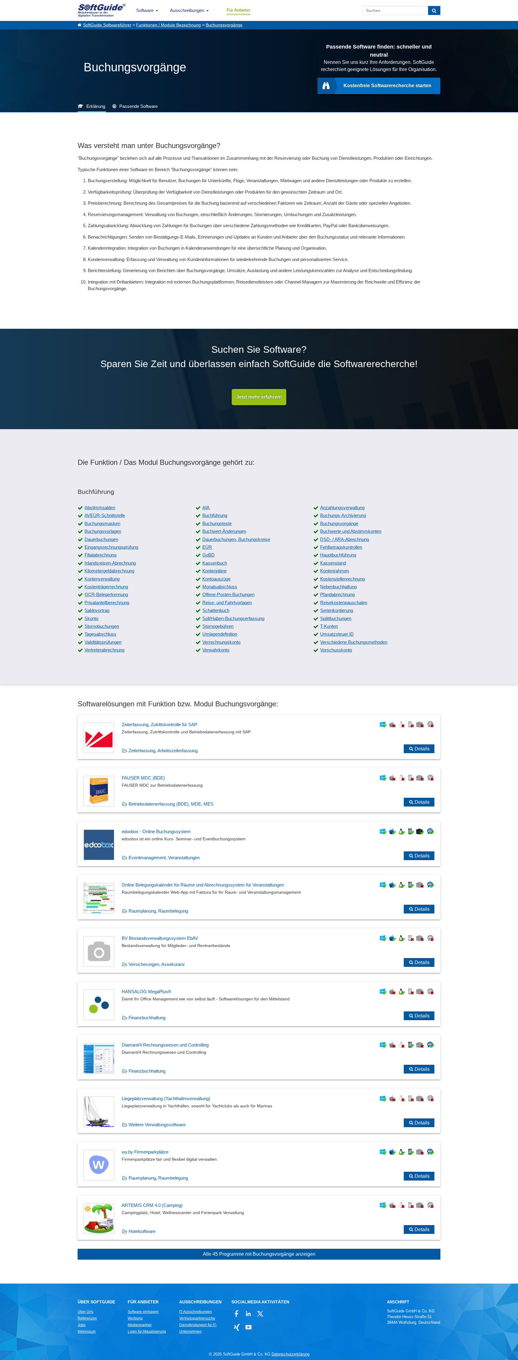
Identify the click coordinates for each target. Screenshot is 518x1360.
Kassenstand (333, 563)
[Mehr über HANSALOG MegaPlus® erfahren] (259, 1004)
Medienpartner (140, 1325)
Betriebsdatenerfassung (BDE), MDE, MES (171, 803)
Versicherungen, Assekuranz (157, 964)
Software (144, 10)
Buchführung (214, 515)
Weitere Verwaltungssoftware (157, 1124)
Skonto (91, 618)
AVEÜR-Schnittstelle (105, 515)
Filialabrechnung (100, 554)
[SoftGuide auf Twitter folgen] (260, 1313)
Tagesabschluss (100, 634)
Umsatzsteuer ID (337, 634)
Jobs (81, 1325)
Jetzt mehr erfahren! (259, 396)
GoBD (208, 554)
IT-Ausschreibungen (195, 1312)
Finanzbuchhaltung (147, 1017)
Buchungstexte (217, 523)
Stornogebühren (218, 626)
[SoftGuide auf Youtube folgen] (248, 1327)
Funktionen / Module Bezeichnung (168, 25)
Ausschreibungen (187, 10)
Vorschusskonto (336, 649)
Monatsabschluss (219, 586)
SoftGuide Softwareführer (107, 25)
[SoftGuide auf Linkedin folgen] (248, 1313)
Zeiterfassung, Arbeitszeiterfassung (163, 750)
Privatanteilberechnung (107, 602)
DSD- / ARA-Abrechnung (344, 539)
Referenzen (87, 1318)
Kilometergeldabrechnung (109, 570)
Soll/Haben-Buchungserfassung (233, 618)
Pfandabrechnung (337, 594)
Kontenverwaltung (102, 578)
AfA (206, 507)
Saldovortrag (97, 610)
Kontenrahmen (334, 570)
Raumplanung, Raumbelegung (158, 910)
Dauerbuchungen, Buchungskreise (236, 539)
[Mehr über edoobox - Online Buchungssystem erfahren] (259, 844)
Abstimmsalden (100, 507)
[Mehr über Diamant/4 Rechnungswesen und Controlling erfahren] (259, 1057)
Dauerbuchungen (101, 539)
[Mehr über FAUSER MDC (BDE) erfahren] (259, 790)
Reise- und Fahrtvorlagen (227, 602)
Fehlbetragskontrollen (341, 547)
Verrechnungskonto (221, 642)
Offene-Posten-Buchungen (228, 594)
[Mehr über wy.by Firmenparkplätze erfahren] (259, 1164)
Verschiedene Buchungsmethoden (353, 642)
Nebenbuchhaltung (338, 586)
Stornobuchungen (102, 626)
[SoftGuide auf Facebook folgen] (236, 1313)
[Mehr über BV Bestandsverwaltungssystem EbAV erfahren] (259, 950)
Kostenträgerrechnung (106, 586)
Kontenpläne (214, 570)
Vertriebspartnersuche (197, 1318)
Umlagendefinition (219, 634)
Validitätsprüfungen (103, 642)
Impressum (87, 1331)
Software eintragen (143, 1312)
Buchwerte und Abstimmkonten (350, 531)
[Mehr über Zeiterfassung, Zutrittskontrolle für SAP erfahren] (259, 737)
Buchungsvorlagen (103, 531)
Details (422, 748)
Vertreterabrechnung (104, 649)
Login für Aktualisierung (147, 1331)
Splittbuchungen (335, 618)
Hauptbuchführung (338, 554)
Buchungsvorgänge (224, 25)
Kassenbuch (214, 563)
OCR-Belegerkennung (106, 594)
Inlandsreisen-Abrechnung (110, 563)
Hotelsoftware (142, 1231)
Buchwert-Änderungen (224, 531)
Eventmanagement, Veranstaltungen (164, 857)
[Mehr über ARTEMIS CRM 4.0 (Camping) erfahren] (259, 1217)
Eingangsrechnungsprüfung (111, 547)
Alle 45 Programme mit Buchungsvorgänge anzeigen (259, 1254)
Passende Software (138, 106)
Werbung (135, 1318)
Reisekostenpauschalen (343, 602)
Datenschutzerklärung (290, 1354)
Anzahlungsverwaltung (342, 507)
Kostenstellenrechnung (342, 578)
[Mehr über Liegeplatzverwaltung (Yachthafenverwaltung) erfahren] (259, 1111)
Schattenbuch (215, 610)
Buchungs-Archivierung (343, 515)
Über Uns (85, 1312)
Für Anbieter (238, 10)
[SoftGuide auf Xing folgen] (236, 1327)
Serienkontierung (336, 610)
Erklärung (95, 106)
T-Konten (329, 626)
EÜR (207, 547)
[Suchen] (434, 10)
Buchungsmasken (102, 523)
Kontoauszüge (216, 578)
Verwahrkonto (215, 649)
